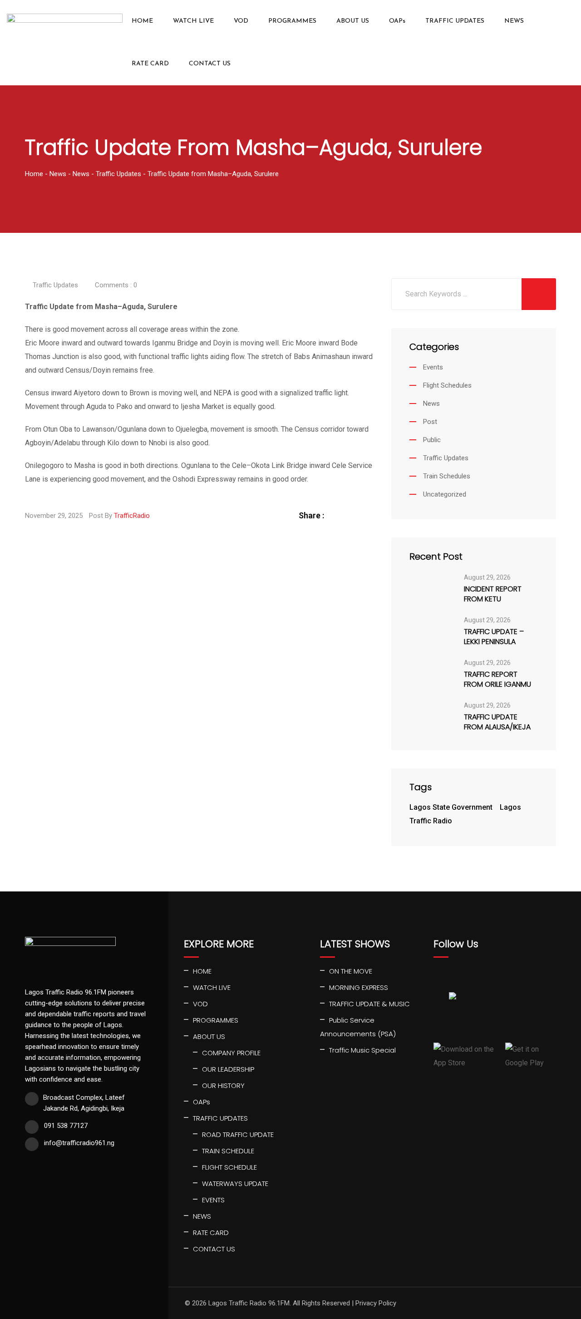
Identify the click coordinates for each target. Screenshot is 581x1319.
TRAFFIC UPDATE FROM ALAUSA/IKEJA (497, 722)
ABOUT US (352, 21)
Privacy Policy (375, 1303)
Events (433, 367)
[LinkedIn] (357, 515)
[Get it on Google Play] (530, 1056)
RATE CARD (150, 63)
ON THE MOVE (350, 971)
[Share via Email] (368, 515)
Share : (311, 515)
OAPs (397, 21)
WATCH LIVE (193, 21)
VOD (241, 21)
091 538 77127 (66, 1126)
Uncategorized (444, 494)
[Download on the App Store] (465, 1056)
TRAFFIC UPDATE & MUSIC (369, 1004)
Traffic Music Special (362, 1050)
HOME (142, 21)
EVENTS (213, 1200)
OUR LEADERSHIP (228, 1069)
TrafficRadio (132, 516)
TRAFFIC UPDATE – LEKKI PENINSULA (494, 637)
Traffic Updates (55, 285)
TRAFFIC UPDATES (454, 21)
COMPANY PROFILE (231, 1053)
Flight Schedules (447, 385)
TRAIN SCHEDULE (228, 1151)
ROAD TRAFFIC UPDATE (238, 1134)
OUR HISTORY (223, 1085)
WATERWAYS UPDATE (235, 1183)
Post (430, 422)
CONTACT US (210, 63)
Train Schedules (446, 476)
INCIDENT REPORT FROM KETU (493, 594)
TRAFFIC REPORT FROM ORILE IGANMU (497, 679)
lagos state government (450, 807)
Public (432, 440)
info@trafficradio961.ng (79, 1143)
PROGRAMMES (292, 21)
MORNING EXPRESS (358, 987)
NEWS (514, 21)
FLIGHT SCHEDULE (229, 1167)
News (431, 403)
